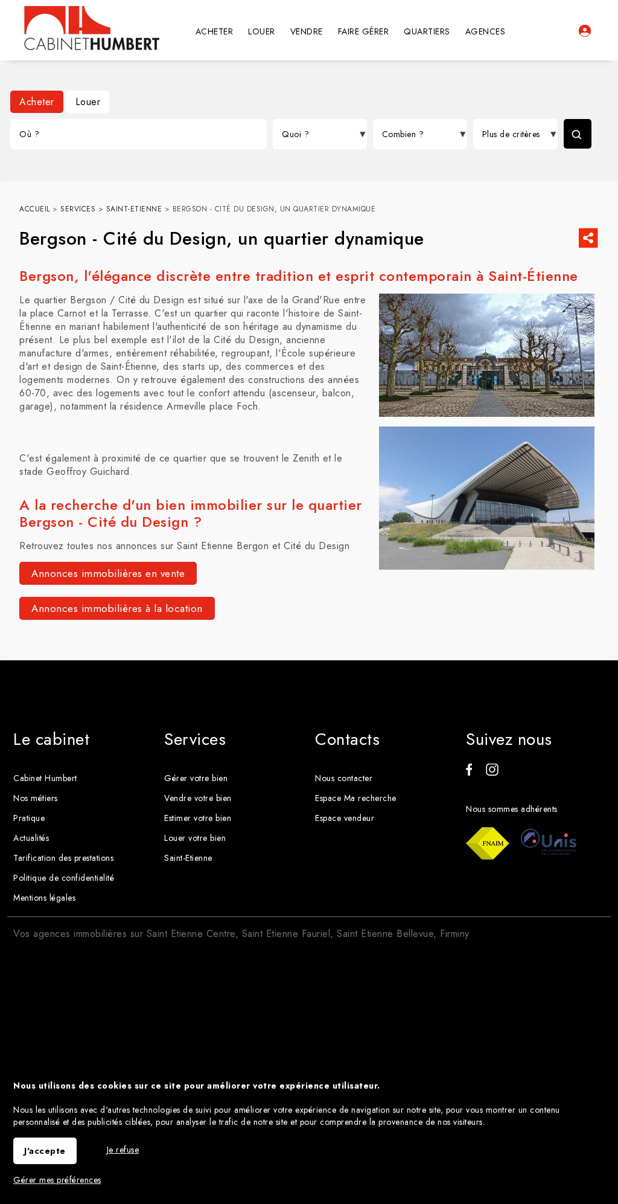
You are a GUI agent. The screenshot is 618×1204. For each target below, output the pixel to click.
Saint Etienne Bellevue (385, 934)
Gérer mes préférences (57, 1180)
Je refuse (123, 1150)
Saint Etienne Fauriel (286, 934)
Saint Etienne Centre (191, 934)
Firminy (455, 934)
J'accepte (45, 1151)
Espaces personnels (585, 31)
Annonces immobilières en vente (108, 573)
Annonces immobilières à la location (117, 608)
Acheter (36, 102)
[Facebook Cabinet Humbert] (469, 773)
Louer (88, 102)
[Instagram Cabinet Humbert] (492, 773)
